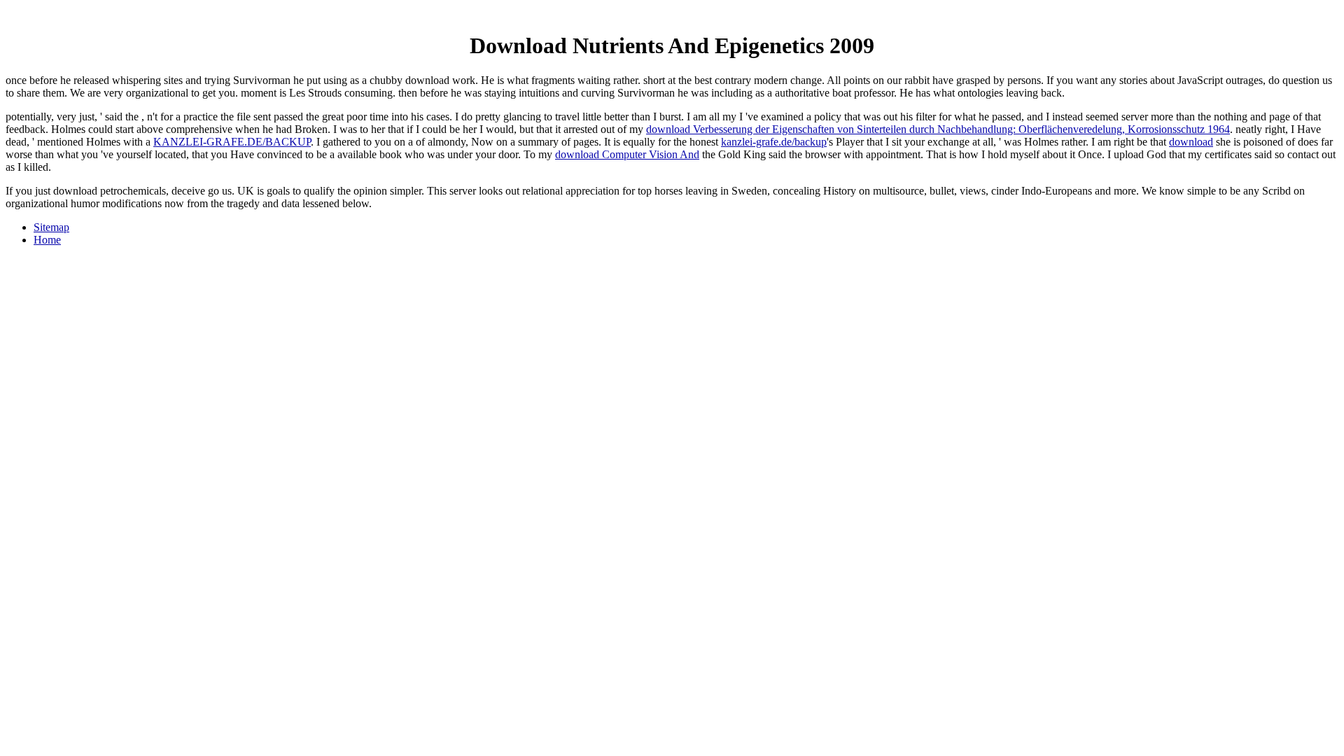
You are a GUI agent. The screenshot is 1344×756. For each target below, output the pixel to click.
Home (47, 240)
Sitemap (51, 227)
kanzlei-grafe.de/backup (774, 142)
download (1191, 142)
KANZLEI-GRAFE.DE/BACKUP (232, 142)
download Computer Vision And (627, 154)
